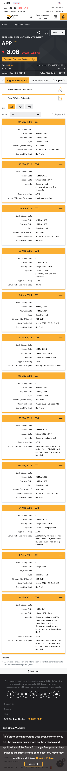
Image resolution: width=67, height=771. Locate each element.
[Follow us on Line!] (25, 694)
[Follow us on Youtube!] (18, 694)
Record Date (26, 133)
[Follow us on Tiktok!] (48, 694)
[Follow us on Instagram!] (41, 694)
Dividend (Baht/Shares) (22, 145)
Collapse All (58, 114)
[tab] (11, 106)
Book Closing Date (24, 129)
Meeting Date (26, 179)
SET (8, 3)
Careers (7, 709)
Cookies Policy (44, 758)
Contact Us (9, 704)
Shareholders (40, 80)
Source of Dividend (24, 154)
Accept (33, 764)
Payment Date (26, 137)
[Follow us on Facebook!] (10, 694)
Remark (5, 657)
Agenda (28, 184)
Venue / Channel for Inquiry (20, 198)
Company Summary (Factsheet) (17, 59)
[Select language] (61, 3)
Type (30, 141)
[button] (3, 80)
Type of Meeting (25, 194)
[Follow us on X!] (33, 694)
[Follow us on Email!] (56, 694)
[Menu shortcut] (55, 17)
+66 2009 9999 (34, 719)
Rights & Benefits (17, 80)
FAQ (6, 714)
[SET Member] (63, 16)
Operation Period (24, 149)
